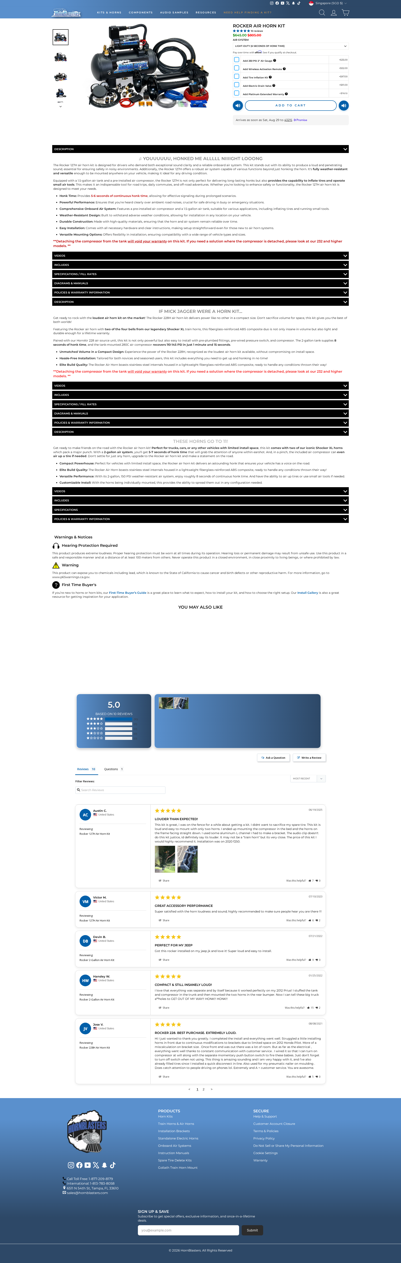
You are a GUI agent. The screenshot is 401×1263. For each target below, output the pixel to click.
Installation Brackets (174, 1131)
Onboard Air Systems (174, 1146)
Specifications (66, 509)
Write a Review (311, 758)
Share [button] (165, 880)
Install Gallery (307, 593)
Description (64, 149)
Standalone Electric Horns (178, 1138)
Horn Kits (165, 1116)
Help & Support (265, 1116)
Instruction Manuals (173, 1153)
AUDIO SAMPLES (174, 12)
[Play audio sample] (238, 106)
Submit (252, 1230)
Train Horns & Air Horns (176, 1124)
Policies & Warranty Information (82, 292)
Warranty (260, 1160)
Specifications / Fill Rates (75, 274)
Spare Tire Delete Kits (175, 1160)
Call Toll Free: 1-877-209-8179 (90, 1179)
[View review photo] (165, 859)
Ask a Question (275, 758)
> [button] (212, 1089)
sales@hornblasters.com (87, 1193)
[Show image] (61, 37)
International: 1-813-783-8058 (90, 1183)
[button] (311, 880)
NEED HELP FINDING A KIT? (248, 12)
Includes (61, 264)
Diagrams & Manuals (71, 283)
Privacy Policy (264, 1138)
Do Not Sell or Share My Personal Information (288, 1146)
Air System (241, 39)
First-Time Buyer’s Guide (127, 593)
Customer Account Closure (274, 1124)
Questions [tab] (111, 769)
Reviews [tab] (83, 769)
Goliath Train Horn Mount (178, 1168)
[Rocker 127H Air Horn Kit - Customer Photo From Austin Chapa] (166, 703)
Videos (59, 255)
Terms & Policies (265, 1131)
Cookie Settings (265, 1153)
